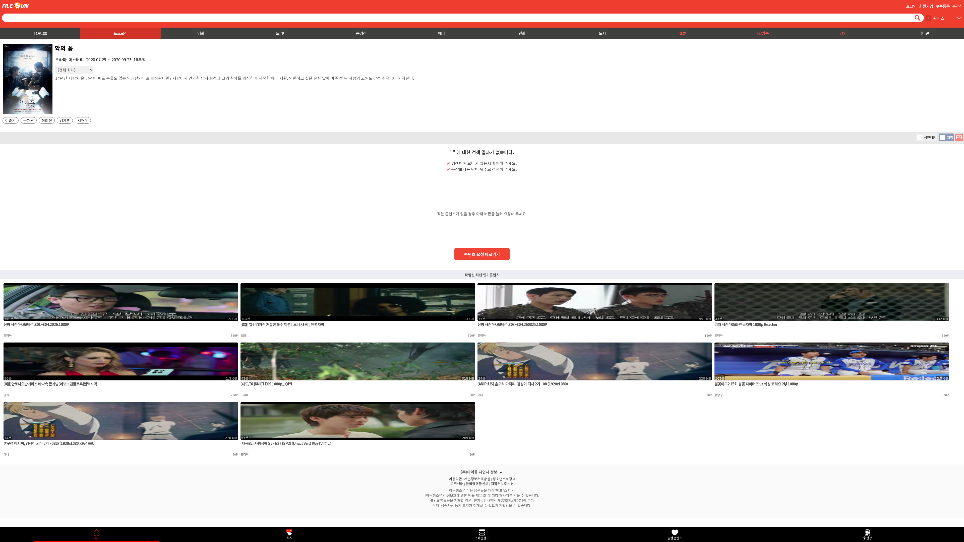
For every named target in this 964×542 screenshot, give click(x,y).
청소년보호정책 (504, 478)
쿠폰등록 (943, 6)
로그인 (911, 6)
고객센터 (456, 483)
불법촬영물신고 (477, 483)
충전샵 (957, 6)
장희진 (46, 120)
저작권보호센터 (502, 483)
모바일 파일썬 (15, 5)
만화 (521, 33)
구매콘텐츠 (482, 537)
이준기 (10, 120)
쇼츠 (289, 537)
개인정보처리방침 (477, 478)
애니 (441, 33)
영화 (200, 33)
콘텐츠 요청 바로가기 (482, 254)
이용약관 (455, 478)
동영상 (361, 33)
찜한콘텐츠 (674, 537)
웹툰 (682, 33)
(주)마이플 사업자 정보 (479, 472)
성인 (843, 33)
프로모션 (120, 33)
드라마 (281, 33)
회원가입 (926, 6)
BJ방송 (763, 33)
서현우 (83, 120)
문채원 (28, 120)
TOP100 (40, 33)
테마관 (924, 33)
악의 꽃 (64, 48)
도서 (602, 33)
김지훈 (64, 120)
